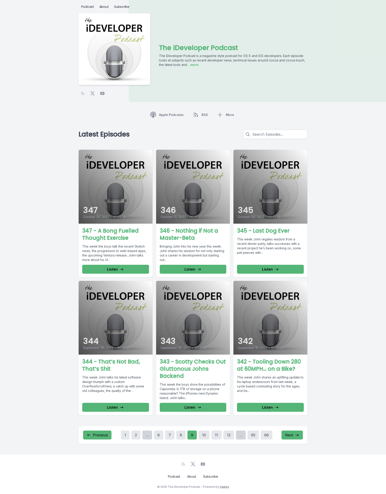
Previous (100, 435)
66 (266, 435)
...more (193, 65)
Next (289, 435)
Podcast (87, 6)
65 (253, 435)
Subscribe (121, 6)
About (104, 6)
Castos (224, 486)
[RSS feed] (83, 93)
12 (229, 435)
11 (216, 435)
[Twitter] (92, 93)
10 (204, 435)
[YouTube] (102, 93)
